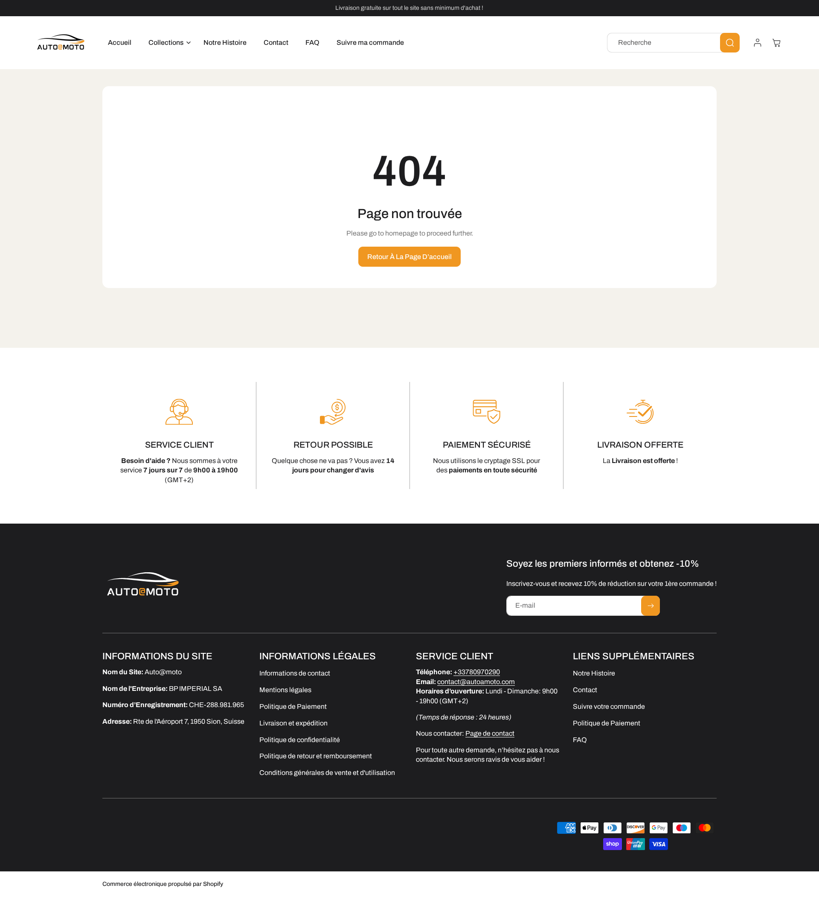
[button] (167, 42)
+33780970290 (476, 672)
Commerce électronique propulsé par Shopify (162, 884)
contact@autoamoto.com (476, 681)
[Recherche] (730, 42)
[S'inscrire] (650, 606)
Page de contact (489, 733)
